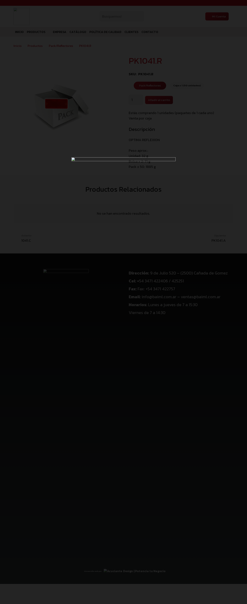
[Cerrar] (238, 8)
